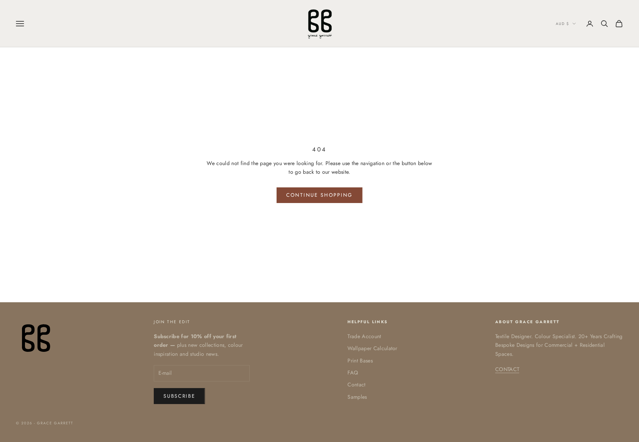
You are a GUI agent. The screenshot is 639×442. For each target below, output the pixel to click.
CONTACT (507, 369)
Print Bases (360, 360)
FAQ (352, 372)
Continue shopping (319, 195)
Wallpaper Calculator (372, 348)
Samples (357, 397)
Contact (356, 384)
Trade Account (364, 336)
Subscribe (179, 396)
